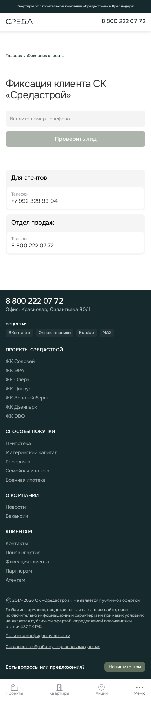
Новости (16, 507)
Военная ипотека (26, 480)
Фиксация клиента (46, 56)
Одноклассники (55, 332)
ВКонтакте (19, 332)
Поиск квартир (23, 552)
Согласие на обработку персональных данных (53, 646)
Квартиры (59, 693)
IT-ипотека (18, 443)
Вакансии (17, 516)
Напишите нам (125, 667)
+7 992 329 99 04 (34, 201)
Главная (14, 56)
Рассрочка (18, 461)
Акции (102, 693)
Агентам (15, 580)
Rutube (86, 332)
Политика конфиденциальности (38, 636)
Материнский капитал (32, 452)
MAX (107, 332)
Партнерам (19, 571)
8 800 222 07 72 (123, 21)
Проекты (14, 693)
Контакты (17, 543)
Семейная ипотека (28, 471)
